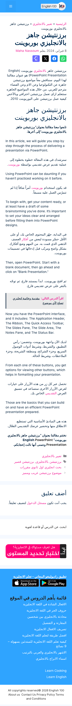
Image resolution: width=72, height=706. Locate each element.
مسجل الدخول (36, 503)
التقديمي (51, 393)
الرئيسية (61, 24)
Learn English (56, 677)
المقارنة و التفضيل (54, 623)
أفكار (25, 239)
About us (14, 694)
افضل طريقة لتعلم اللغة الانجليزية (44, 635)
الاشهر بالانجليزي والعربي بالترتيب (44, 652)
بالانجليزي (40, 71)
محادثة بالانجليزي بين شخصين (46, 616)
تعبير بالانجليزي (42, 24)
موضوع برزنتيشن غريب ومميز (41, 473)
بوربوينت (14, 164)
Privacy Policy (46, 694)
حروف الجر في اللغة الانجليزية (46, 610)
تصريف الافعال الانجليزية (50, 629)
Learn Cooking (55, 670)
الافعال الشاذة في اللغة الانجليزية (44, 604)
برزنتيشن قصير (24, 462)
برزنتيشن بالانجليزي (48, 462)
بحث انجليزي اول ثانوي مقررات (40, 467)
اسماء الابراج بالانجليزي (51, 658)
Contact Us (28, 694)
